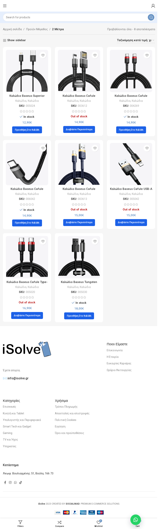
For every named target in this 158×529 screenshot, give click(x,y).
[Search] (151, 17)
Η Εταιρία (112, 356)
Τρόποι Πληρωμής (66, 406)
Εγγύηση (60, 426)
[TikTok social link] (20, 483)
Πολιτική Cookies (65, 419)
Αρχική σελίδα (12, 29)
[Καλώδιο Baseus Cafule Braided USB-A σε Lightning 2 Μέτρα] (79, 71)
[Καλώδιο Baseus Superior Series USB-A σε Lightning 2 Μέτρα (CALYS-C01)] (27, 71)
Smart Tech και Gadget (17, 426)
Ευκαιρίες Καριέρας (119, 363)
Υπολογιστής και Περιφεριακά (22, 419)
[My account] (153, 6)
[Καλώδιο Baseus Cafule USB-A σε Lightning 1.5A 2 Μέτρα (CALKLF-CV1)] (131, 164)
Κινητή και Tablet (13, 413)
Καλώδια (20, 100)
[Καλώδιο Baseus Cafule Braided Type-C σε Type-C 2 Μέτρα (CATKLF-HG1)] (27, 164)
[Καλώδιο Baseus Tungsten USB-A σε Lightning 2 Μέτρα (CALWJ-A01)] (79, 257)
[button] (27, 129)
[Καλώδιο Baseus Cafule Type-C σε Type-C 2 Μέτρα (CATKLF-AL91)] (27, 257)
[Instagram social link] (10, 483)
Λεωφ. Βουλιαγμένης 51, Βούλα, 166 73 (28, 473)
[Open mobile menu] (5, 6)
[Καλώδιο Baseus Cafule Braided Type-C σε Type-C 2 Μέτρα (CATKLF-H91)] (131, 71)
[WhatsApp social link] (15, 483)
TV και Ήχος (10, 439)
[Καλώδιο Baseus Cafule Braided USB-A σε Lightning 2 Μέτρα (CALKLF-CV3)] (79, 164)
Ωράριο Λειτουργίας (119, 370)
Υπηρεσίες (9, 446)
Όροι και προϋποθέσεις (69, 433)
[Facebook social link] (5, 483)
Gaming (7, 433)
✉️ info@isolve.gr (16, 378)
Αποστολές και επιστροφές (72, 413)
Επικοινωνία (115, 350)
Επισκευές (9, 406)
